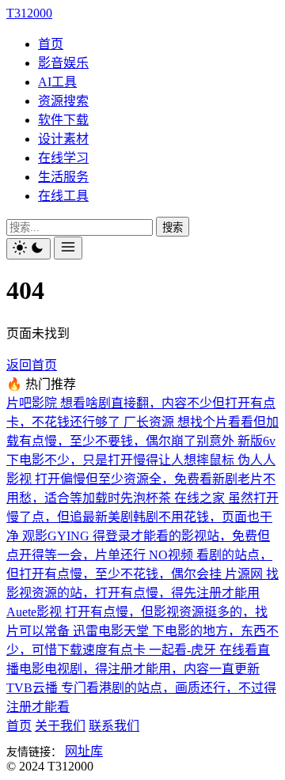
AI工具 (57, 82)
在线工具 (63, 196)
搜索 (172, 227)
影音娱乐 (63, 63)
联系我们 (114, 726)
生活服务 (63, 177)
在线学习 (63, 158)
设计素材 (63, 139)
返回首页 (31, 365)
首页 (50, 44)
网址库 (84, 751)
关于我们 (60, 726)
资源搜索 (63, 101)
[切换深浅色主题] (28, 248)
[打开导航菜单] (68, 248)
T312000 (29, 13)
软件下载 (63, 120)
